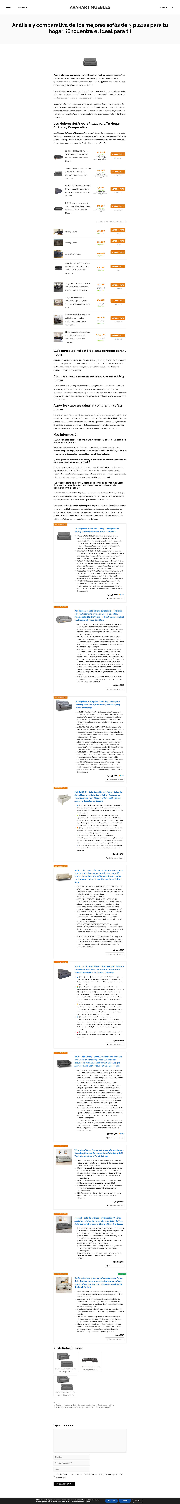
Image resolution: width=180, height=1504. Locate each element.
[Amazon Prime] (121, 594)
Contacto (164, 7)
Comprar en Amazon (116, 598)
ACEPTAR (111, 1501)
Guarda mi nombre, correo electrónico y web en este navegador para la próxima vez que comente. (89, 1476)
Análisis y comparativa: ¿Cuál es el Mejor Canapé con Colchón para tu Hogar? (83, 1407)
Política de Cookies (92, 1500)
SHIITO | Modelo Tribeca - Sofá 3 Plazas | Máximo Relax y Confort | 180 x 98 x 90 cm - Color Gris (96, 530)
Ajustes (137, 1501)
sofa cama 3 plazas (73, 254)
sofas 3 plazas (71, 232)
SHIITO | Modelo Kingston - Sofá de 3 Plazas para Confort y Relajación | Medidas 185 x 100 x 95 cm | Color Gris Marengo (97, 705)
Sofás (58, 1403)
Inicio (8, 7)
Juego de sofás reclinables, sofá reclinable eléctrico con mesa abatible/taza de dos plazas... (78, 286)
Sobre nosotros (22, 7)
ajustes (88, 1502)
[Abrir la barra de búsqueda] (173, 7)
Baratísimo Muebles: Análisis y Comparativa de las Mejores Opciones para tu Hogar (85, 1405)
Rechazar (125, 1501)
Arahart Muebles (90, 7)
